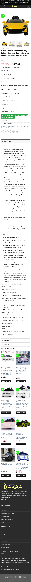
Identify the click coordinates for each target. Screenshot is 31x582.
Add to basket (5, 475)
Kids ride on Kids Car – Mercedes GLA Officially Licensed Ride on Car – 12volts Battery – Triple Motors (22, 404)
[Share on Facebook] (5, 131)
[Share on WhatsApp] (2, 131)
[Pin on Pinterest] (14, 131)
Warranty (7, 344)
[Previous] (3, 26)
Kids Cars (9, 48)
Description (8, 141)
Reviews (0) (7, 340)
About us (3, 510)
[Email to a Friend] (11, 131)
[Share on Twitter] (8, 131)
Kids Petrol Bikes (5, 544)
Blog (2, 522)
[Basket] (28, 6)
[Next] (27, 26)
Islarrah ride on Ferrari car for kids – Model (6, 465)
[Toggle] (2, 141)
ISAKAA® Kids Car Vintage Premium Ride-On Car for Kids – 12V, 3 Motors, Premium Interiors (22, 370)
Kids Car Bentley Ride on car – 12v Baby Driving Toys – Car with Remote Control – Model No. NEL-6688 (22, 467)
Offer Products (5, 547)
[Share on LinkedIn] (17, 131)
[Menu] (2, 7)
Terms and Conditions (7, 519)
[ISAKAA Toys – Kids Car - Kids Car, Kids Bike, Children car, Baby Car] (15, 6)
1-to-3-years (10, 126)
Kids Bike (3, 534)
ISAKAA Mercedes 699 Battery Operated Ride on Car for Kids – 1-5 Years (6, 435)
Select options (6, 381)
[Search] (5, 6)
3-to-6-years (16, 126)
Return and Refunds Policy (8, 513)
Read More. (4, 499)
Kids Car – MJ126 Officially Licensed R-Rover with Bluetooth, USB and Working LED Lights (6, 404)
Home (3, 48)
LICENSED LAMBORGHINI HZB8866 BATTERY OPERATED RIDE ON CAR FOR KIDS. (21, 436)
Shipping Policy (5, 516)
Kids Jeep (3, 538)
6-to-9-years (23, 126)
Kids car (3, 531)
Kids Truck (4, 541)
